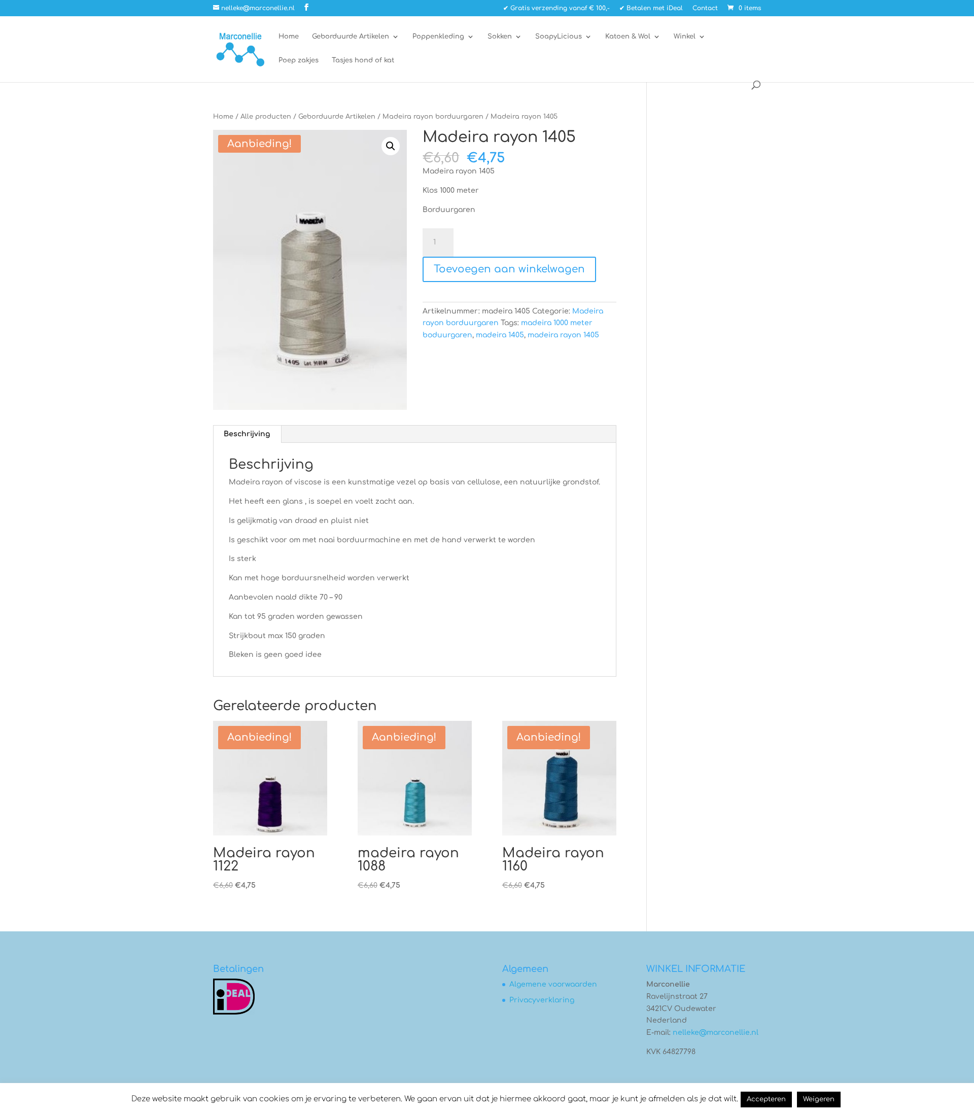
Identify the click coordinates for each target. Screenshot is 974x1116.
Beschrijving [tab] (247, 434)
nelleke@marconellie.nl (715, 1032)
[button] (390, 146)
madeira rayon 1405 (563, 335)
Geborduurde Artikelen (350, 36)
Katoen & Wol (627, 36)
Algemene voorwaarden (553, 984)
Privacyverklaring (541, 1000)
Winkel (684, 36)
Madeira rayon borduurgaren (432, 116)
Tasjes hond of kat (363, 60)
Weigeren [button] (818, 1099)
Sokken (500, 36)
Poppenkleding (438, 36)
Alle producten (265, 116)
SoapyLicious (558, 36)
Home (289, 36)
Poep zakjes (299, 60)
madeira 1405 (500, 335)
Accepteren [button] (766, 1099)
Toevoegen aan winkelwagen (509, 269)
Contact (705, 8)
